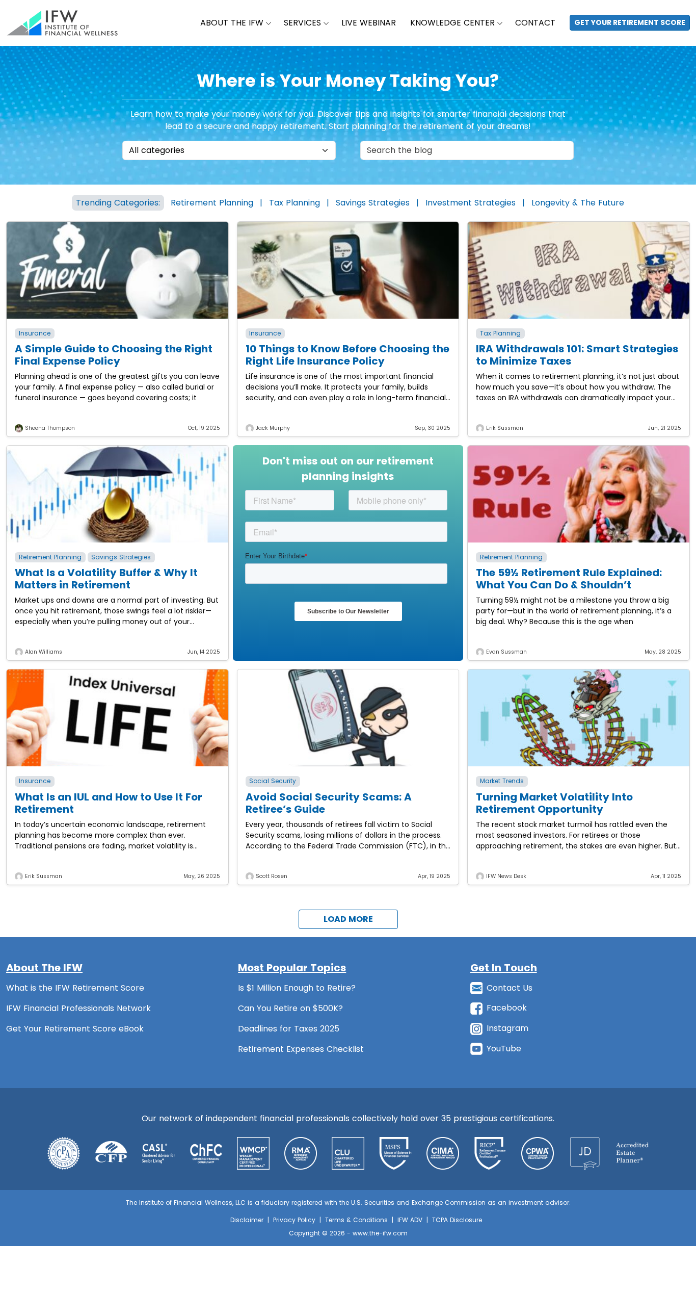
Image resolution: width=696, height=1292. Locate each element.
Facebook (507, 1008)
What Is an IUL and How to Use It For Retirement (108, 803)
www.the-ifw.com (380, 1233)
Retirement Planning (212, 203)
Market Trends (502, 781)
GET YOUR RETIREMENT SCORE (629, 22)
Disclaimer (246, 1220)
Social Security (272, 781)
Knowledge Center (452, 23)
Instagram (507, 1028)
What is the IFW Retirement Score (75, 988)
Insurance (34, 333)
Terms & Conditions (356, 1220)
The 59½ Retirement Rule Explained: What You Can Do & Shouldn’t (569, 578)
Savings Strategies (373, 203)
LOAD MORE (348, 919)
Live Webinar (368, 23)
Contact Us (509, 988)
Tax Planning (294, 203)
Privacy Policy (294, 1220)
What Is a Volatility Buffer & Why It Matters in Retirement (106, 578)
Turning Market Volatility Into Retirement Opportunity (554, 803)
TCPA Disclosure (457, 1220)
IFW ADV (409, 1220)
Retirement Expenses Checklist (301, 1049)
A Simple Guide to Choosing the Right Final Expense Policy (113, 355)
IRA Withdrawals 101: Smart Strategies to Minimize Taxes (577, 355)
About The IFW (231, 23)
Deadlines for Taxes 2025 (288, 1029)
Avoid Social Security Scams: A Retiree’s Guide (329, 803)
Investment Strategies (470, 203)
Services (302, 23)
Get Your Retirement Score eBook (75, 1029)
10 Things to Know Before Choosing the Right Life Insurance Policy (347, 355)
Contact (535, 23)
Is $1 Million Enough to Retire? (297, 988)
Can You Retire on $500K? (290, 1008)
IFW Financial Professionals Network (78, 1008)
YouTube (504, 1048)
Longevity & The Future (577, 203)
